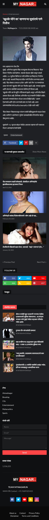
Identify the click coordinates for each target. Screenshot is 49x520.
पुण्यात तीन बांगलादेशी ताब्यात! (26, 330)
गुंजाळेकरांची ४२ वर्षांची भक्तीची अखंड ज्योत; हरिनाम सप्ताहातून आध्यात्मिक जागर (31, 366)
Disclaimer (14, 516)
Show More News (39, 152)
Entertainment (14, 14)
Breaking (5, 397)
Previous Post (9, 262)
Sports (4, 413)
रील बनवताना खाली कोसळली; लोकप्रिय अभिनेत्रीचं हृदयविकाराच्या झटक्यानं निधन (20, 182)
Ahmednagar (7, 393)
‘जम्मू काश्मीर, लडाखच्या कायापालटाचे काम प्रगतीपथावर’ (30, 354)
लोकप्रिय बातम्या (9, 307)
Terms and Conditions (30, 516)
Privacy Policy (34, 513)
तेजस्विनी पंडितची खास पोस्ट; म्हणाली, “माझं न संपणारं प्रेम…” (23, 247)
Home (5, 14)
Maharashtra (7, 409)
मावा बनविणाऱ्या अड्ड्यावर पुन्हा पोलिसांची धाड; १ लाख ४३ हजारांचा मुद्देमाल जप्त (29, 343)
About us (12, 513)
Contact (22, 513)
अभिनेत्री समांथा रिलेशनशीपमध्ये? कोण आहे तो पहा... (20, 215)
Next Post (41, 262)
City (4, 401)
